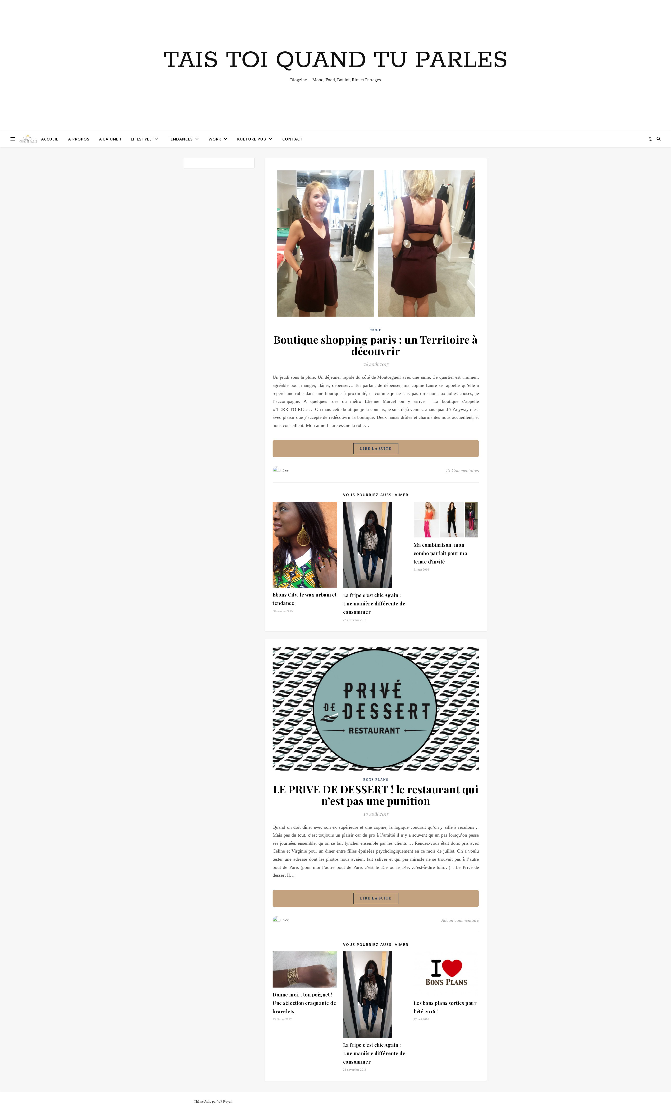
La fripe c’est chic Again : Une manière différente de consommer (374, 603)
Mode (376, 330)
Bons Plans (375, 780)
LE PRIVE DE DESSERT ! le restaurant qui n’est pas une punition (376, 794)
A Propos (78, 139)
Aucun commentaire (460, 920)
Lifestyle (141, 139)
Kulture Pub (251, 139)
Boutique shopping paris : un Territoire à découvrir (376, 345)
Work (215, 139)
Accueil (49, 139)
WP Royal (224, 1101)
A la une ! (110, 139)
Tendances (180, 139)
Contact (292, 139)
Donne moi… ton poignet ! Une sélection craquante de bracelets (304, 1003)
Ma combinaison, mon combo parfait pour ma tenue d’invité (440, 553)
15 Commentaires (462, 470)
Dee (286, 470)
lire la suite (376, 449)
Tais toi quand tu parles (336, 60)
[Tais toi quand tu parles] (28, 139)
